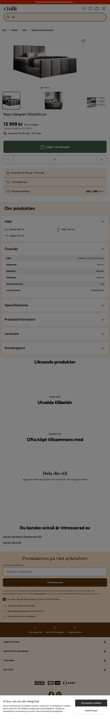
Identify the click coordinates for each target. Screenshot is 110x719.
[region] (55, 707)
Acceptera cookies (91, 703)
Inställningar (91, 710)
